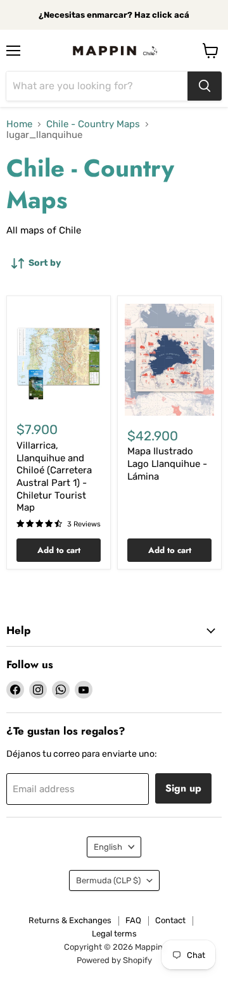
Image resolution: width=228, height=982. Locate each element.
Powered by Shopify (114, 960)
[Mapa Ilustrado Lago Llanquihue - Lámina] (169, 360)
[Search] (204, 86)
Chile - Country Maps (93, 124)
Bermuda (108, 880)
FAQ (133, 920)
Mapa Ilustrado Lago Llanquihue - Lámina (167, 463)
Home (19, 124)
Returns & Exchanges (69, 920)
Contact (170, 920)
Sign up (183, 788)
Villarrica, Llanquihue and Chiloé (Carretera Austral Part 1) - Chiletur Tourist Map (54, 476)
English (108, 847)
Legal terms (114, 933)
